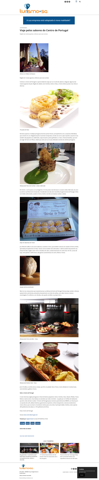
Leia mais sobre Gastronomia (27, 436)
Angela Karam (30, 419)
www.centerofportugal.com (31, 415)
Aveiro (27, 423)
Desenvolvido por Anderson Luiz (26, 478)
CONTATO (71, 472)
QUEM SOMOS (66, 472)
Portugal (22, 423)
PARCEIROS (76, 472)
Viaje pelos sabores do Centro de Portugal (44, 30)
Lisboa (32, 423)
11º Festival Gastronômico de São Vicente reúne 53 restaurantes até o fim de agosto (48, 456)
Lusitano (38, 423)
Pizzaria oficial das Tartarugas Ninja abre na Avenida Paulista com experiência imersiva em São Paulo (69, 456)
